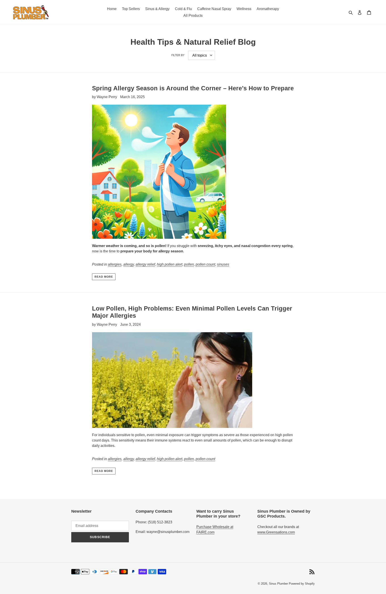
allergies (115, 264)
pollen (189, 264)
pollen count (205, 264)
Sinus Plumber (278, 583)
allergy (128, 264)
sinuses (223, 264)
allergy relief (145, 264)
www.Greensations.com (276, 532)
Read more (103, 276)
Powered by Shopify (302, 583)
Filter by (178, 55)
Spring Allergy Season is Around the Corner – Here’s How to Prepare (193, 88)
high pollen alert (169, 264)
